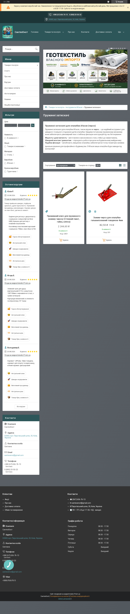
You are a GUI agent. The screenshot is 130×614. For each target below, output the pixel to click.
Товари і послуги (11, 65)
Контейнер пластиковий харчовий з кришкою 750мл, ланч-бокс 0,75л (22, 228)
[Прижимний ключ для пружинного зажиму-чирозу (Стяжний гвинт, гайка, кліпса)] (63, 192)
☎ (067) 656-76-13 (77, 499)
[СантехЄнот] (8, 32)
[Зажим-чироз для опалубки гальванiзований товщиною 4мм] (106, 192)
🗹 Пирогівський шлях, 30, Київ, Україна (86, 506)
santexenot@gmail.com (14, 455)
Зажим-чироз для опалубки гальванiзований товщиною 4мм (107, 219)
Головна (34, 32)
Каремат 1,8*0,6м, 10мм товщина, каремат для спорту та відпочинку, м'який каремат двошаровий (21, 363)
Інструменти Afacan (74, 107)
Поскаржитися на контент (59, 596)
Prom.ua (77, 594)
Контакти (85, 32)
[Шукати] (36, 49)
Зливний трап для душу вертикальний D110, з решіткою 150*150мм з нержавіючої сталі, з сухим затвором (20, 292)
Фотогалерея (10, 94)
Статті (7, 71)
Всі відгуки (21, 406)
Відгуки (7, 82)
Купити (65, 240)
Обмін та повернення (14, 510)
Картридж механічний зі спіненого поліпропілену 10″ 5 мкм (20, 300)
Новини (7, 99)
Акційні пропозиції (12, 105)
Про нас (71, 32)
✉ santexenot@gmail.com (80, 503)
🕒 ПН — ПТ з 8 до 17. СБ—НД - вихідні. (85, 510)
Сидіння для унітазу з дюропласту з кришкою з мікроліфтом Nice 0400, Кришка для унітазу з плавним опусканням (22, 220)
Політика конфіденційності (80, 596)
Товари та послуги (52, 32)
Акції (7, 499)
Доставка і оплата (104, 32)
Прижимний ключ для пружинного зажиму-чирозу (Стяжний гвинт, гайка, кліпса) (63, 219)
